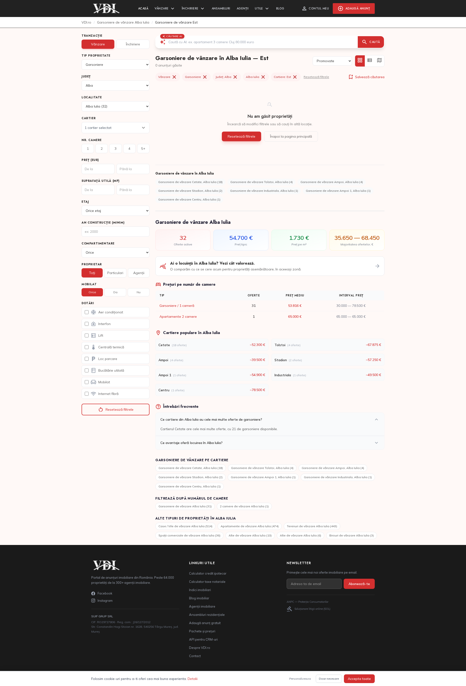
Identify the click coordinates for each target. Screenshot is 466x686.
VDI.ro (86, 22)
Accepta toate (359, 679)
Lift (97, 335)
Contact (195, 656)
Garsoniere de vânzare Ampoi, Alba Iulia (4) (331, 182)
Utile (262, 8)
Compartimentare (98, 243)
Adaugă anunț (354, 8)
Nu (139, 292)
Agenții (243, 8)
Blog (280, 8)
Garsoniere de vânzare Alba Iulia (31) (185, 506)
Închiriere (193, 8)
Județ (86, 76)
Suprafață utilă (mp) (101, 181)
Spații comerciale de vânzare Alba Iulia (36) (189, 535)
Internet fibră (104, 394)
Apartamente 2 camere (178, 316)
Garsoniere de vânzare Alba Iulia (123, 22)
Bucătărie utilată (107, 370)
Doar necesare (329, 678)
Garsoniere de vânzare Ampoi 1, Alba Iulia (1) (338, 190)
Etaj (85, 202)
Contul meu (315, 8)
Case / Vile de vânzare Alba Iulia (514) (185, 526)
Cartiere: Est (286, 77)
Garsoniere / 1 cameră (176, 305)
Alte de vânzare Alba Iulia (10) (250, 535)
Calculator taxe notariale (207, 582)
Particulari (115, 273)
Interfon (101, 324)
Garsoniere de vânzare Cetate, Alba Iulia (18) (190, 182)
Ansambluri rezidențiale (207, 615)
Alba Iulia (256, 77)
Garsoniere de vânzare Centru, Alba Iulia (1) (189, 199)
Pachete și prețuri (202, 631)
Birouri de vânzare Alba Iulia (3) (351, 535)
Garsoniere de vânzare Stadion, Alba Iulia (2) (190, 190)
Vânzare (165, 8)
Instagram (105, 600)
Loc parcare (104, 359)
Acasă (143, 8)
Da (115, 292)
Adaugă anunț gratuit (205, 623)
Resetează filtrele (115, 409)
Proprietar (92, 264)
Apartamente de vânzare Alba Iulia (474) (250, 526)
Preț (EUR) (90, 160)
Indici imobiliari (200, 590)
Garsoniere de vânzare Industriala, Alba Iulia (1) (264, 190)
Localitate (92, 97)
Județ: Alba (227, 77)
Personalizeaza (300, 678)
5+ (143, 148)
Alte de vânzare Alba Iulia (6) (300, 535)
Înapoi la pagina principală (291, 136)
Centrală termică (107, 347)
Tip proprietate (96, 56)
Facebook (105, 593)
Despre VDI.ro (199, 648)
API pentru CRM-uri (203, 639)
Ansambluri (221, 8)
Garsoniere (196, 77)
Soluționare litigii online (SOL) (308, 609)
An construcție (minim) (103, 223)
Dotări (88, 303)
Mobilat (89, 284)
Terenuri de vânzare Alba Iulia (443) (312, 526)
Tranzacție (92, 36)
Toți (92, 273)
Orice (92, 292)
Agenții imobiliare (202, 606)
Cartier (89, 118)
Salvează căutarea (366, 77)
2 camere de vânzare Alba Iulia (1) (244, 506)
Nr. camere (92, 140)
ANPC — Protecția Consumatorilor (307, 601)
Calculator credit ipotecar (207, 573)
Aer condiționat (107, 312)
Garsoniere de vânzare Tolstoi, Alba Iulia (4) (261, 182)
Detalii (193, 679)
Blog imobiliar (199, 598)
